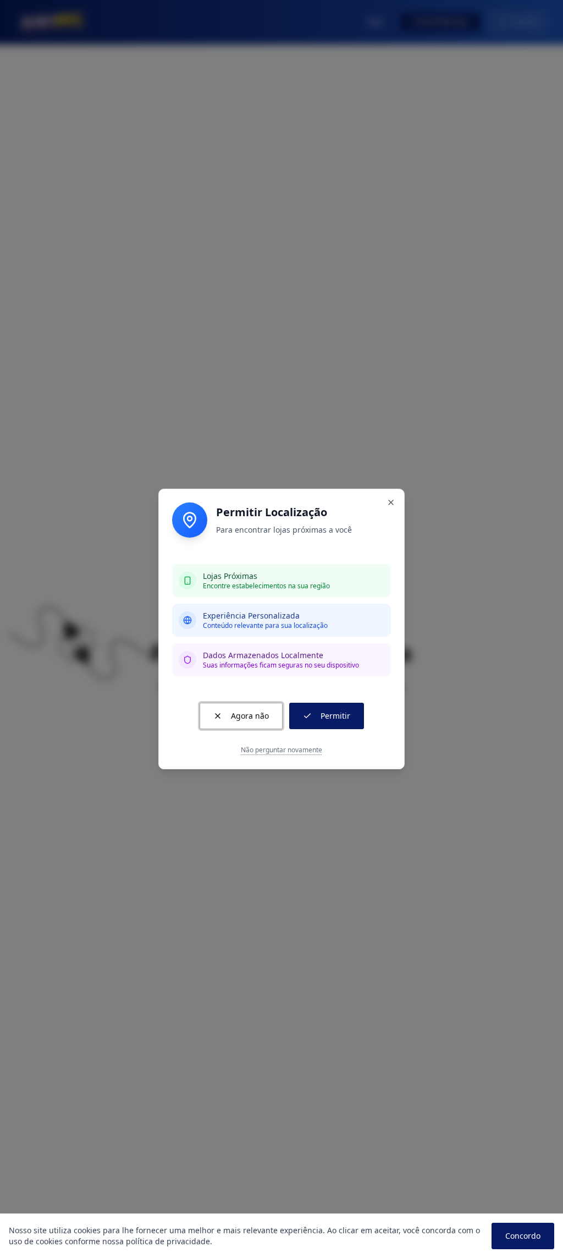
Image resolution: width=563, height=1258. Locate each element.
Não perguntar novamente (281, 750)
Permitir (335, 715)
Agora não (250, 715)
